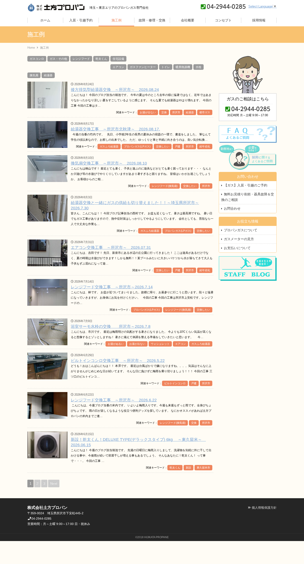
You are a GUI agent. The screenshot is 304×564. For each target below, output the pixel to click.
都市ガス (204, 112)
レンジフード (81, 58)
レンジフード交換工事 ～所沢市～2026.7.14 (112, 287)
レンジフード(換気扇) (165, 186)
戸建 (177, 146)
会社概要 (187, 20)
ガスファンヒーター (143, 67)
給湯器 (48, 75)
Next (53, 483)
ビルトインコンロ (175, 383)
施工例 (116, 20)
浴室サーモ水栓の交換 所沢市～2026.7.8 (110, 326)
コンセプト (223, 20)
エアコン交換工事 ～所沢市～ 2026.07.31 (111, 247)
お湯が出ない (148, 112)
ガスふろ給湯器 (109, 146)
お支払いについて (237, 248)
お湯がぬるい (116, 343)
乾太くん (101, 58)
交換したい (162, 146)
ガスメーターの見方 (239, 239)
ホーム (45, 20)
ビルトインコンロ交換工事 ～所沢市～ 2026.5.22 (118, 360)
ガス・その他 (58, 58)
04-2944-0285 (226, 6)
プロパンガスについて (240, 230)
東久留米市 (203, 467)
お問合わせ (232, 208)
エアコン (118, 67)
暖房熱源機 (183, 67)
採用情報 (258, 20)
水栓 (198, 67)
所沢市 (176, 112)
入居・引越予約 (81, 20)
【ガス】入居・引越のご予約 (245, 185)
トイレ (165, 67)
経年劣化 (204, 146)
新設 (188, 467)
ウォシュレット (160, 343)
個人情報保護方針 (264, 507)
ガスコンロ (37, 58)
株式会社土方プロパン (56, 7)
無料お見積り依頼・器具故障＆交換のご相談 (247, 197)
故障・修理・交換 (152, 20)
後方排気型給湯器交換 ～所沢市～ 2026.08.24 (115, 89)
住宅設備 (118, 58)
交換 (164, 112)
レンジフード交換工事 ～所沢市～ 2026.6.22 (114, 400)
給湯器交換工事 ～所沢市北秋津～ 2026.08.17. (115, 129)
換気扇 (34, 75)
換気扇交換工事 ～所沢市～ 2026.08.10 (109, 163)
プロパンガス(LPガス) (137, 146)
